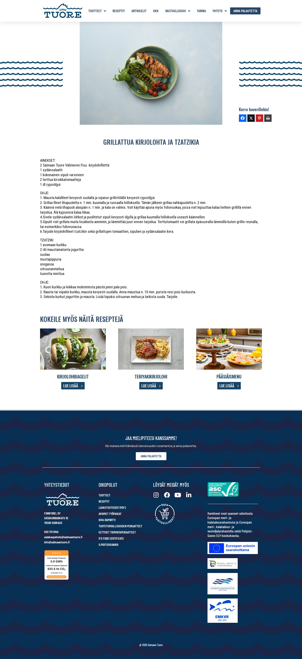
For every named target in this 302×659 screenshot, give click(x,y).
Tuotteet (95, 10)
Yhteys (217, 10)
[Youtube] (178, 495)
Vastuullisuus (175, 10)
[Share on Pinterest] (259, 118)
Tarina (201, 10)
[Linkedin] (189, 495)
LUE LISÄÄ (70, 385)
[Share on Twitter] (251, 118)
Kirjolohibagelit (73, 376)
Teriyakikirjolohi (151, 376)
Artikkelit (138, 10)
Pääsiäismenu (229, 376)
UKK (156, 10)
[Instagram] (156, 495)
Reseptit (119, 10)
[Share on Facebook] (242, 118)
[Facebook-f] (167, 495)
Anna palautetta (245, 10)
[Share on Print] (268, 118)
